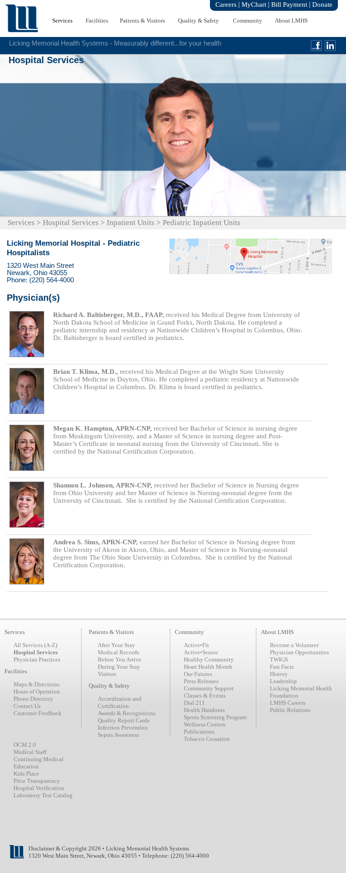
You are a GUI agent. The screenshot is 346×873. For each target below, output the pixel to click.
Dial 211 (194, 702)
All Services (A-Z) (35, 645)
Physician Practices (37, 659)
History (279, 674)
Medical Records (118, 652)
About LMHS (291, 20)
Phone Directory (33, 698)
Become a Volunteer (294, 645)
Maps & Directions (36, 684)
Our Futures (198, 674)
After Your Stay (116, 645)
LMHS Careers (287, 702)
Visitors (107, 674)
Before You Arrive (119, 659)
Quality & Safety (198, 20)
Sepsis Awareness (118, 734)
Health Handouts (204, 710)
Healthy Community (209, 659)
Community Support (209, 688)
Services (62, 20)
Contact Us (27, 706)
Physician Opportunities (299, 652)
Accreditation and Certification (119, 702)
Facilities (97, 20)
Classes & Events (205, 695)
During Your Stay (119, 666)
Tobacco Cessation (207, 738)
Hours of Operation (37, 691)
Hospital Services (71, 222)
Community (247, 20)
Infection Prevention (123, 727)
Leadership (283, 681)
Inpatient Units (131, 222)
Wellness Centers (204, 724)
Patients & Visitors (142, 20)
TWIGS (279, 659)
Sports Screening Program (215, 717)
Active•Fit (196, 645)
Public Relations (290, 710)
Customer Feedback (38, 713)
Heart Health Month (208, 666)
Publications (199, 731)
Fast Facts (282, 666)
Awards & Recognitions (126, 713)
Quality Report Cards (124, 720)
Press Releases (201, 681)
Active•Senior (201, 652)
